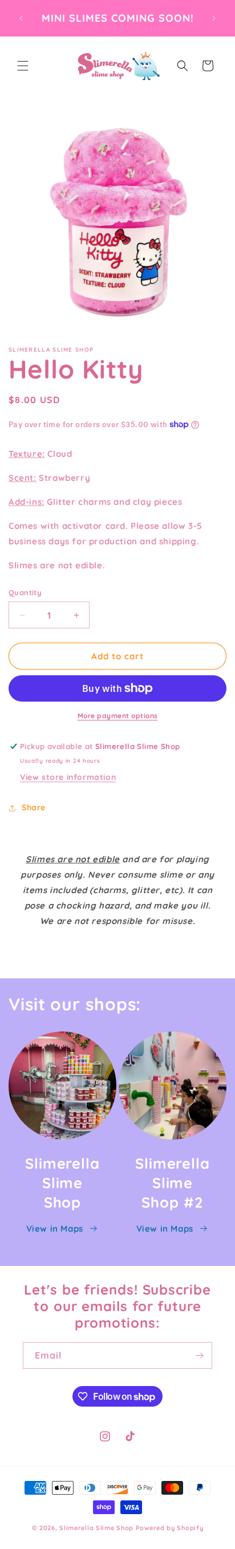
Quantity (25, 592)
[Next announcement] (213, 18)
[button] (22, 65)
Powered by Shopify (170, 1528)
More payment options (118, 715)
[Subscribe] (199, 1355)
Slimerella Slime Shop (96, 1528)
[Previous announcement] (21, 18)
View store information (68, 777)
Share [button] (34, 807)
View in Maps (54, 1228)
